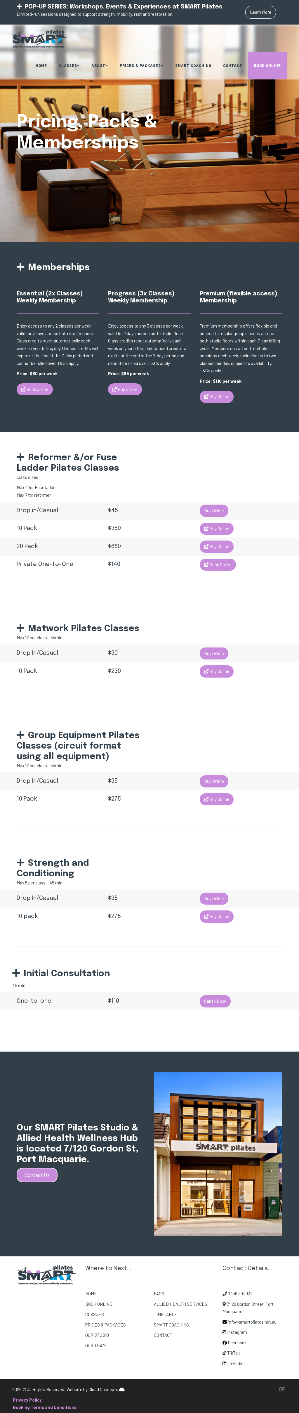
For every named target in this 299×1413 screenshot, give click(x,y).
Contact (232, 65)
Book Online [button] (36, 389)
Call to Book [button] (215, 1001)
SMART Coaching (193, 65)
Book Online (267, 65)
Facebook (237, 1342)
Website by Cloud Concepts (93, 1389)
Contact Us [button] (37, 1175)
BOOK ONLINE (98, 1304)
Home (41, 65)
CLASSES (94, 1314)
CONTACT (163, 1335)
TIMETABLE (165, 1314)
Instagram (237, 1332)
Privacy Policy (27, 1399)
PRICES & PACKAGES (105, 1324)
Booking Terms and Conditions (45, 1407)
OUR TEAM (95, 1345)
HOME (91, 1293)
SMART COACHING (171, 1324)
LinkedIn (235, 1363)
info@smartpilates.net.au (252, 1321)
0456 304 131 (239, 1293)
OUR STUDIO (97, 1335)
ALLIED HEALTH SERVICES (180, 1304)
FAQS (159, 1293)
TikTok (233, 1352)
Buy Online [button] (127, 389)
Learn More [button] (260, 12)
